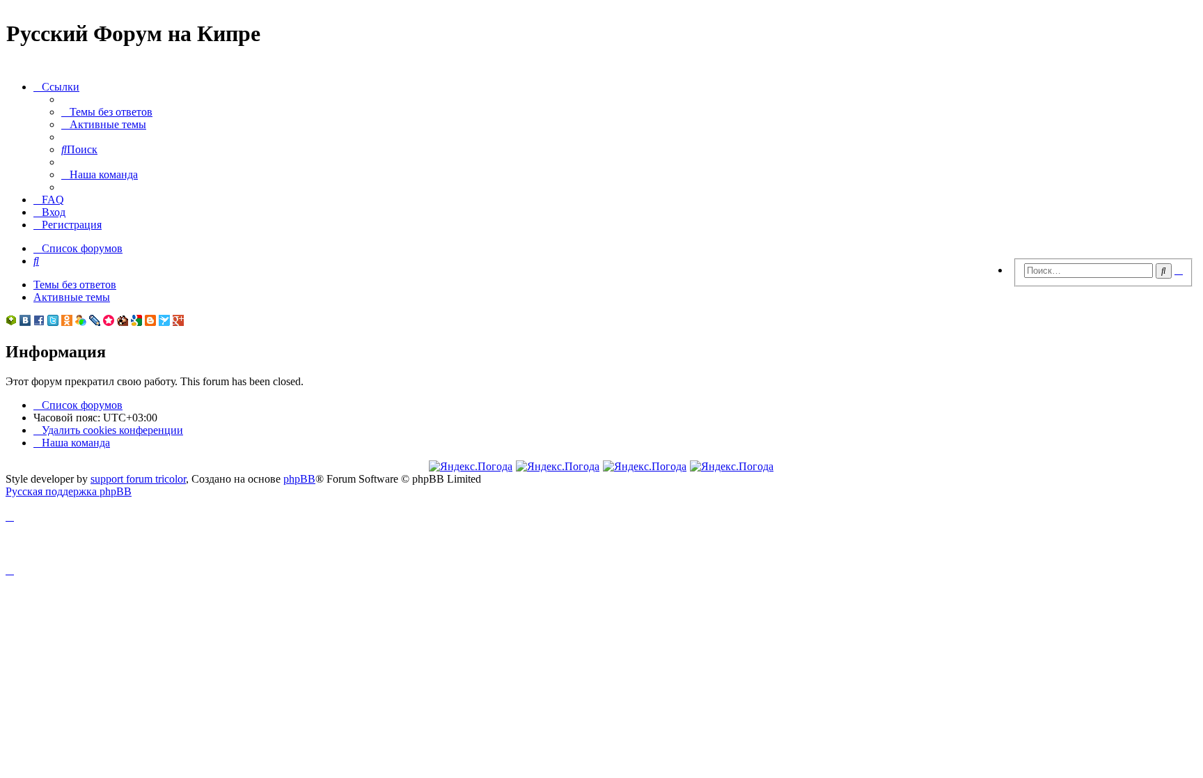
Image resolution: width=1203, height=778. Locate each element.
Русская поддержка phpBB (69, 491)
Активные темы (71, 297)
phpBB (299, 479)
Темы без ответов (74, 284)
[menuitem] (106, 112)
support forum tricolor (138, 479)
